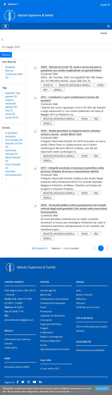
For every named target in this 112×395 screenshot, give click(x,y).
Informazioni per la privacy (17, 339)
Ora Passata (13, 139)
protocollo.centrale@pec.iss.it (18, 320)
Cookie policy (10, 347)
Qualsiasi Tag (12, 93)
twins (10, 113)
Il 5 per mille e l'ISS (49, 368)
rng (9, 110)
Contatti (8, 343)
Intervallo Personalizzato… (13, 175)
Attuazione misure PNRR (16, 367)
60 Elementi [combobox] (38, 248)
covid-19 (11, 117)
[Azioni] (5, 4)
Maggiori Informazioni (80, 391)
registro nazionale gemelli (11, 103)
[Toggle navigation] (5, 26)
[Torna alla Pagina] (2, 39)
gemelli (11, 96)
